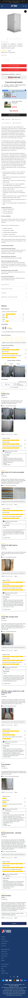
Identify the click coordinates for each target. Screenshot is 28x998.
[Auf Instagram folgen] (14, 976)
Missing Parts (4, 943)
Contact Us (3, 939)
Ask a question (12, 52)
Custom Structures (5, 964)
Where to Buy (4, 966)
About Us (3, 936)
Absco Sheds (4, 41)
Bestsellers (3, 971)
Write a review (4, 52)
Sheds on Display (4, 973)
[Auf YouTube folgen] (17, 976)
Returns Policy (4, 951)
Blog (2, 968)
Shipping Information (5, 949)
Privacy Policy (4, 956)
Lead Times (3, 945)
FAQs (2, 958)
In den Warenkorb (14, 65)
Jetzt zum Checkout (14, 69)
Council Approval (4, 941)
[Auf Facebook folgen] (10, 976)
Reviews (3, 960)
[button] (13, 94)
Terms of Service (4, 954)
